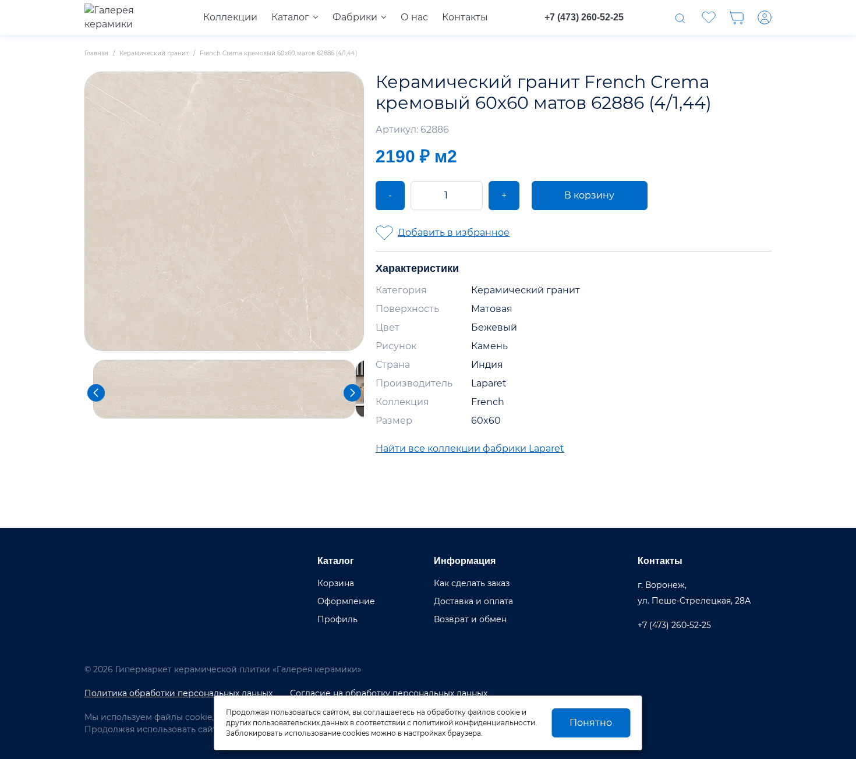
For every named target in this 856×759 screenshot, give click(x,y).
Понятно (591, 722)
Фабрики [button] (355, 17)
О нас (414, 17)
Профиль (337, 619)
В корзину (589, 195)
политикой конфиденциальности (474, 722)
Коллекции (230, 17)
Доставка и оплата (473, 601)
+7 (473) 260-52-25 (584, 17)
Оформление (346, 601)
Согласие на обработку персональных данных (388, 693)
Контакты (465, 17)
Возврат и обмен (470, 619)
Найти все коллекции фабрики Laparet (470, 448)
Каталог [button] (290, 17)
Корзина (335, 583)
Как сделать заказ (472, 583)
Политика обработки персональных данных (178, 693)
